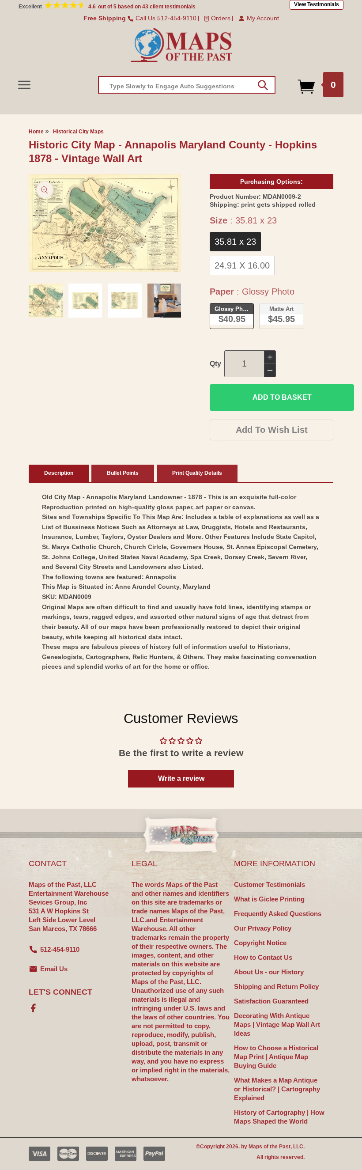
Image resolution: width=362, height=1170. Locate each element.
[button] (24, 84)
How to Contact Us (263, 957)
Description (58, 473)
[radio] (235, 241)
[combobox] (186, 85)
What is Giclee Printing (269, 899)
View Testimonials (316, 4)
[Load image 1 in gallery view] (46, 301)
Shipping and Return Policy (276, 986)
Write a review (181, 778)
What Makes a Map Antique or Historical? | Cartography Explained (277, 1089)
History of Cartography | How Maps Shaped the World (279, 1117)
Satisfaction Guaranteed (271, 1001)
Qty (215, 363)
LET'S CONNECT (60, 992)
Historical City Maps (78, 132)
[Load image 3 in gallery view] (125, 301)
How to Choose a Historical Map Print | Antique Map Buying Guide (276, 1056)
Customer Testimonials (269, 884)
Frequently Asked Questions (277, 913)
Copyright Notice (260, 943)
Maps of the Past (269, 1146)
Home (36, 132)
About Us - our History (269, 972)
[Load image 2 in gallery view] (85, 301)
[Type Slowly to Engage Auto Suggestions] (262, 85)
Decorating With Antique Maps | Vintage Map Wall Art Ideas (277, 1024)
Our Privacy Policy (262, 928)
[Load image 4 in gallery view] (164, 301)
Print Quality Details (197, 473)
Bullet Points (123, 473)
